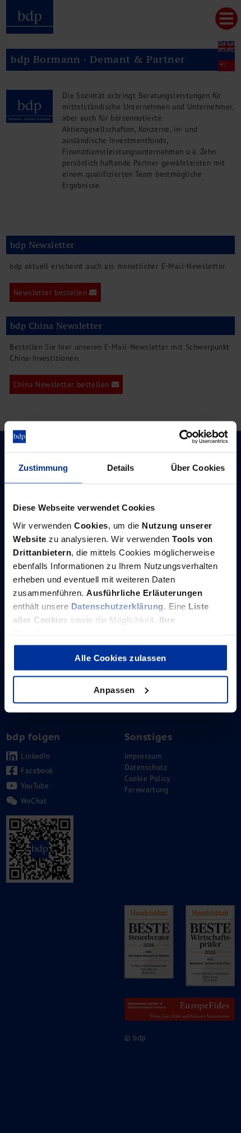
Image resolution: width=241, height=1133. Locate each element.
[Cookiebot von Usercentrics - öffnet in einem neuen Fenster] (179, 436)
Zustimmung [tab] (43, 468)
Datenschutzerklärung (117, 606)
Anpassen (114, 689)
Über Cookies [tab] (198, 468)
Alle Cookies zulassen (120, 658)
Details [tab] (121, 468)
